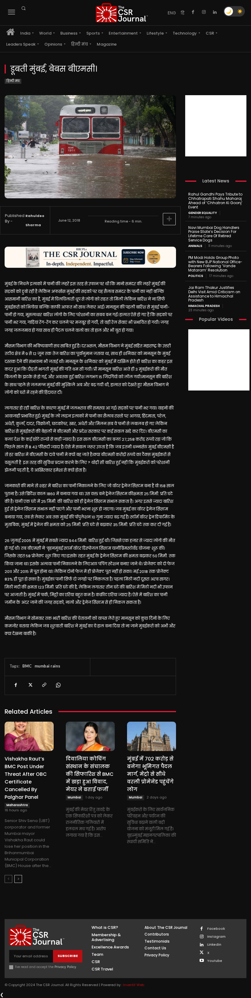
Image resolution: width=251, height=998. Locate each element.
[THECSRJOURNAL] (122, 12)
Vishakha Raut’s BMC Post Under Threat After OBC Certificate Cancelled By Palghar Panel (26, 778)
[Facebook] (193, 12)
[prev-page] (8, 879)
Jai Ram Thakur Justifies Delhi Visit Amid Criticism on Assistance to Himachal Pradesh (214, 294)
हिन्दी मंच (13, 81)
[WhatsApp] (58, 685)
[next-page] (18, 879)
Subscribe (68, 955)
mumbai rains (47, 665)
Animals (195, 246)
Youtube (214, 961)
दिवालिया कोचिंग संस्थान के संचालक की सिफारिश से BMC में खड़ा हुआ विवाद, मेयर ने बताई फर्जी (90, 774)
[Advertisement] (215, 125)
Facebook (216, 928)
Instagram (216, 936)
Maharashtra (17, 805)
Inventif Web (133, 984)
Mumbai (74, 797)
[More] (169, 219)
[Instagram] (204, 12)
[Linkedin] (215, 12)
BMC (27, 665)
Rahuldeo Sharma (34, 220)
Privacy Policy (65, 967)
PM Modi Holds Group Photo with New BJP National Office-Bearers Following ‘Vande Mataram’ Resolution (215, 264)
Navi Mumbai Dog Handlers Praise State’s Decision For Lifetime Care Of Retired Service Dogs (213, 234)
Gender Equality (202, 213)
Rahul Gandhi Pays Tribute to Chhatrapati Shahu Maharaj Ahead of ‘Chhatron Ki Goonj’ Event (215, 200)
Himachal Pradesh (204, 306)
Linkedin (214, 944)
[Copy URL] (44, 685)
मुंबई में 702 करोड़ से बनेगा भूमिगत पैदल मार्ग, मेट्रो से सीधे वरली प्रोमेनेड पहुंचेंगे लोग (150, 774)
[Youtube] (201, 961)
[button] (23, 8)
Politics (195, 276)
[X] (30, 685)
